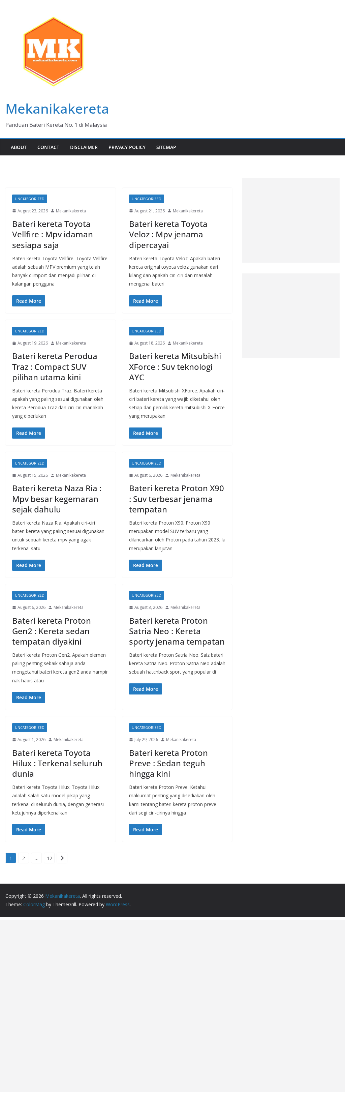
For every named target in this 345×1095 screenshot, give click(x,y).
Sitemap (166, 147)
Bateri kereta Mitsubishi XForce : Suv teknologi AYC (175, 366)
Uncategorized (29, 199)
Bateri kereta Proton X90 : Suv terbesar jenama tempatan (176, 498)
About (19, 147)
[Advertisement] (291, 220)
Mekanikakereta (57, 108)
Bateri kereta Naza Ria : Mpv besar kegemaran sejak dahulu (56, 498)
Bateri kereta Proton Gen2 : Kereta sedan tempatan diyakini (51, 631)
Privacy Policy (127, 147)
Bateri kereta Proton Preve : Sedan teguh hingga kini (168, 763)
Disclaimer (84, 147)
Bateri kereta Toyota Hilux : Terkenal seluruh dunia (57, 763)
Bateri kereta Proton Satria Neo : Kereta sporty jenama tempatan (177, 631)
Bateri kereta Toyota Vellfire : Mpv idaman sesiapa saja (52, 234)
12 (49, 858)
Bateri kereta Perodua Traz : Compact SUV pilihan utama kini (54, 366)
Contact (48, 147)
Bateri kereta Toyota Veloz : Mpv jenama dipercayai (168, 234)
